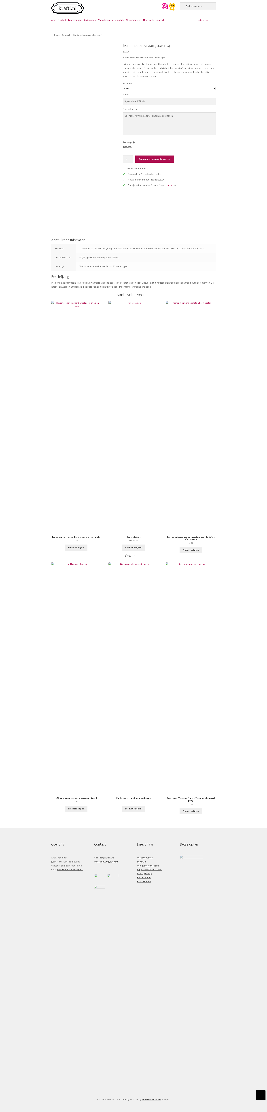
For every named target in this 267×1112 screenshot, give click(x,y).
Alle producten (133, 19)
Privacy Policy (144, 873)
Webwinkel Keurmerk (151, 1099)
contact (170, 185)
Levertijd (141, 861)
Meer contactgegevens (106, 861)
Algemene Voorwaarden (149, 869)
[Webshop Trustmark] (170, 6)
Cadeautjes (90, 19)
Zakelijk (119, 19)
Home (53, 19)
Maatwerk (148, 19)
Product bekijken (76, 547)
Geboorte (66, 35)
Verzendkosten (145, 857)
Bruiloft (62, 19)
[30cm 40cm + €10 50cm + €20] (169, 88)
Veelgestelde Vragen (148, 865)
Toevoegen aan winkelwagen (154, 158)
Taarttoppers (75, 19)
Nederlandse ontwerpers (70, 869)
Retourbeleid (144, 877)
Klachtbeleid (144, 881)
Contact (160, 19)
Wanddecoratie (105, 19)
